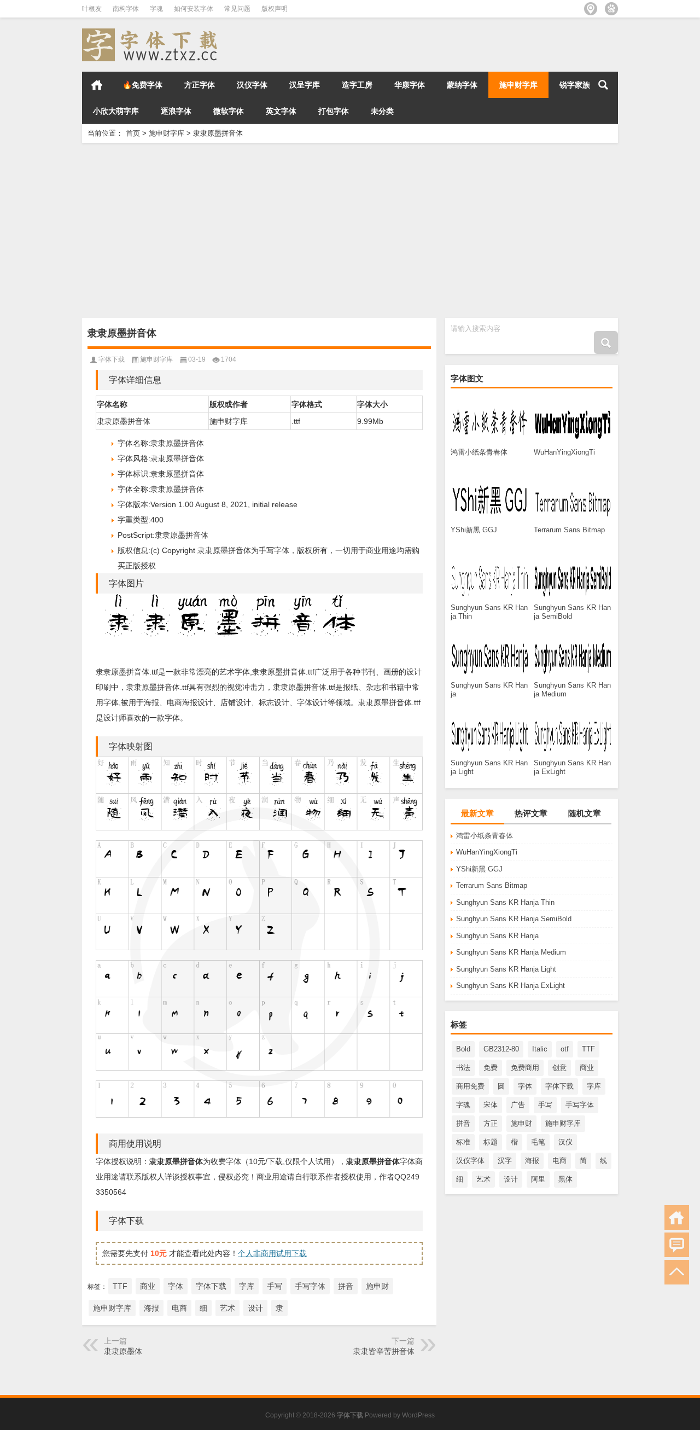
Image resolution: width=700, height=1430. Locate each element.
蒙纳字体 (462, 84)
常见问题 (237, 9)
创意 (559, 1067)
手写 (545, 1105)
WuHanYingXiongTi (486, 852)
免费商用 (525, 1067)
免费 (490, 1067)
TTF (588, 1049)
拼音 (463, 1123)
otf (565, 1049)
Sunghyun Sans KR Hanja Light (506, 969)
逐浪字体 (176, 111)
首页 (97, 85)
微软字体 (228, 111)
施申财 (521, 1123)
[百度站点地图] (611, 8)
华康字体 (409, 84)
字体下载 (559, 1086)
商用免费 (470, 1086)
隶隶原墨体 (123, 1351)
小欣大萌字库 (116, 111)
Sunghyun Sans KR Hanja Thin (505, 902)
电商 (559, 1160)
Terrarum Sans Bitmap (491, 885)
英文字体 (281, 111)
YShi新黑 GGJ (479, 869)
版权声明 (274, 9)
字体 (525, 1086)
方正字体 (199, 84)
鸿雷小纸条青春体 (484, 836)
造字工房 (357, 84)
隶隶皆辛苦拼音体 (384, 1351)
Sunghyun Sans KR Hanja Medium (511, 952)
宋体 (490, 1105)
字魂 (156, 9)
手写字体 (579, 1105)
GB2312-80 (501, 1049)
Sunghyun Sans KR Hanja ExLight (510, 985)
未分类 (382, 111)
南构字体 (126, 9)
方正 (490, 1123)
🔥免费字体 (142, 84)
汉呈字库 (304, 84)
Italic (539, 1049)
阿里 (538, 1179)
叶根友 (92, 9)
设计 (511, 1179)
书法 (463, 1067)
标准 (463, 1142)
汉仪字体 (252, 84)
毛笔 (538, 1142)
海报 (532, 1160)
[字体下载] (152, 32)
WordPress (418, 1415)
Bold (463, 1049)
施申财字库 (518, 84)
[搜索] (603, 85)
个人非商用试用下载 (272, 1253)
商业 (587, 1067)
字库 (594, 1086)
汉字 (505, 1160)
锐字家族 (574, 84)
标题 (490, 1142)
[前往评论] (676, 1245)
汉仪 (565, 1142)
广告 (518, 1105)
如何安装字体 (193, 9)
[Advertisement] (350, 230)
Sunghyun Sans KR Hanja (497, 936)
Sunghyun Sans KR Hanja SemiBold (513, 919)
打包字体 (333, 111)
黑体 (565, 1179)
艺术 (483, 1179)
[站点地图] (590, 8)
